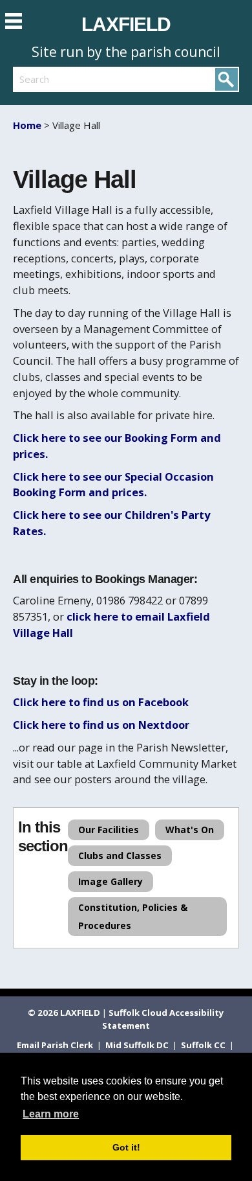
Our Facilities (108, 829)
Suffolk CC (204, 1045)
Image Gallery (110, 881)
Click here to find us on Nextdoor (101, 724)
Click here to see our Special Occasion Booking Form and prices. (113, 484)
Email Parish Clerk (56, 1045)
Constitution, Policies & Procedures (132, 916)
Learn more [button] (51, 1113)
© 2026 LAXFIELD (64, 1012)
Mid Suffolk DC (138, 1045)
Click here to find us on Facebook (101, 701)
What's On (189, 829)
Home (27, 125)
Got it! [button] (126, 1147)
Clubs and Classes (120, 855)
